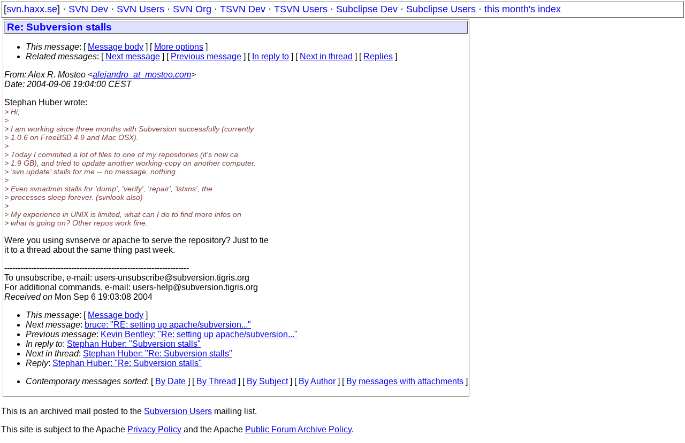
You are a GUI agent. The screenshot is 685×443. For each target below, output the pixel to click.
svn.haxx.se (31, 9)
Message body (115, 46)
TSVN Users (301, 9)
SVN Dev (88, 9)
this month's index (522, 9)
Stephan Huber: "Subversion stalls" (134, 343)
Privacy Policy (154, 429)
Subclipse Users (441, 9)
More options (178, 46)
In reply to (270, 56)
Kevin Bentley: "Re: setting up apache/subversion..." (199, 334)
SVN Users (140, 9)
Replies (378, 56)
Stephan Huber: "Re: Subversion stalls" (157, 353)
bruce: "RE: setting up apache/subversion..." (168, 324)
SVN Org (192, 9)
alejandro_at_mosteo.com (142, 74)
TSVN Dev (242, 9)
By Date (170, 381)
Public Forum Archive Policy (298, 429)
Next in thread (326, 56)
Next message (132, 56)
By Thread (216, 381)
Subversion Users (178, 411)
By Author (317, 381)
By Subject (267, 381)
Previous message (206, 56)
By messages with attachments (404, 381)
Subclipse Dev (367, 9)
